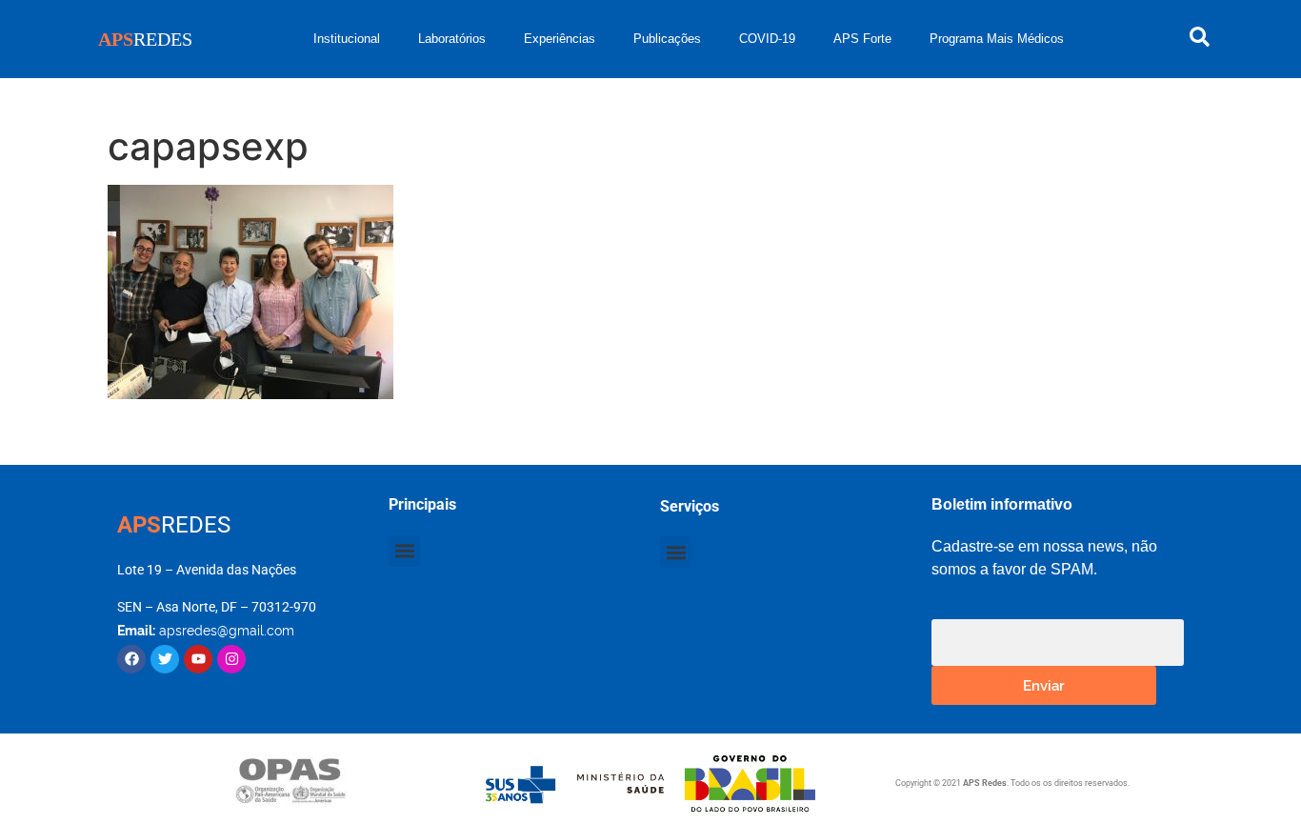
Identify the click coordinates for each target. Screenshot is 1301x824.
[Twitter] (164, 659)
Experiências (559, 38)
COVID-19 (767, 38)
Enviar (1044, 684)
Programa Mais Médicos (997, 38)
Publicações (667, 38)
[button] (404, 551)
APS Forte (862, 38)
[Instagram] (231, 659)
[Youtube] (198, 659)
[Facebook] (131, 659)
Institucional (346, 38)
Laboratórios (452, 38)
